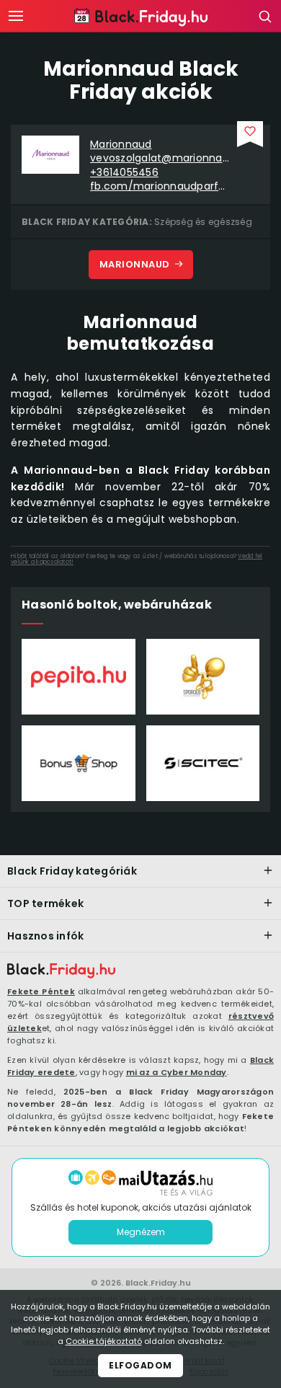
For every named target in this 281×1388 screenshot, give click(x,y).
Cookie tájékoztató (104, 1341)
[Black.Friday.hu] (61, 971)
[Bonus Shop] (78, 763)
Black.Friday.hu (158, 1282)
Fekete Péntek (41, 991)
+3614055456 (124, 173)
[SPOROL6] (203, 677)
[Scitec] (203, 763)
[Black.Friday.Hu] (141, 17)
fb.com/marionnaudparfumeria (160, 186)
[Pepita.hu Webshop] (78, 677)
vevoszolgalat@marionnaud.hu (160, 158)
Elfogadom (140, 1365)
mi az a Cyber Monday (176, 1072)
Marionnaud (121, 144)
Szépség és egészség (203, 222)
